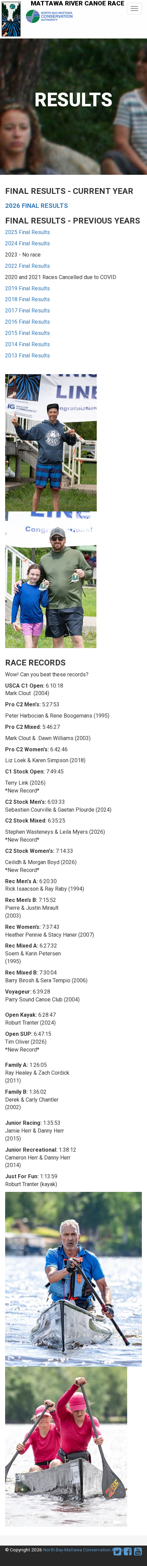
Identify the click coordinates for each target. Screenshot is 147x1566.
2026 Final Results (36, 206)
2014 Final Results (27, 344)
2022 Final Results (27, 266)
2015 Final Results (27, 333)
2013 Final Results (27, 355)
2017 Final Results (27, 310)
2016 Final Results (27, 322)
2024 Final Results (27, 243)
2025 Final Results (27, 232)
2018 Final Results (27, 299)
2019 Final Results (27, 288)
